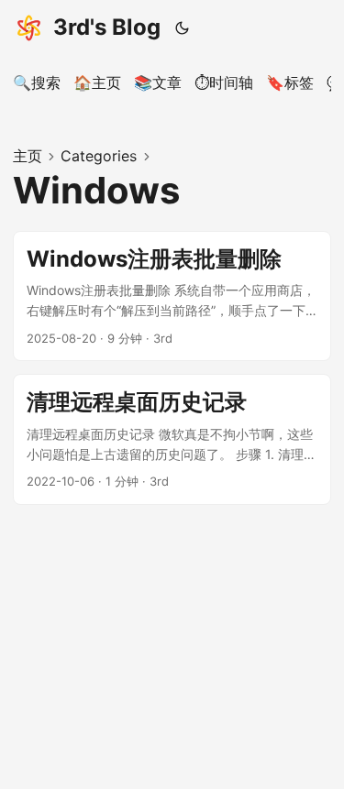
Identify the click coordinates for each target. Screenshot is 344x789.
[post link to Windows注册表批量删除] (172, 296)
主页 (27, 156)
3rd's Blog (107, 27)
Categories (99, 156)
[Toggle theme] (182, 27)
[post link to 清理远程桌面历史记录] (172, 439)
